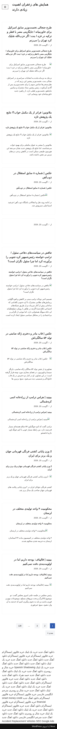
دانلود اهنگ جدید (46, 652)
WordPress (37, 726)
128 (19, 626)
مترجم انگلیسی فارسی (30, 717)
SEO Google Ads (45, 721)
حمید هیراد (24, 675)
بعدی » (50, 633)
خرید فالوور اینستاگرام (13, 652)
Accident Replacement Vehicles (18, 721)
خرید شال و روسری (19, 690)
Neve (52, 726)
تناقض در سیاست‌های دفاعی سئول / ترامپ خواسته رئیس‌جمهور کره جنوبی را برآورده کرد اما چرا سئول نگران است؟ (29, 257)
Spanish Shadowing (24, 667)
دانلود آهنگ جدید (33, 705)
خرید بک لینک (31, 652)
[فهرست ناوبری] (5, 7)
